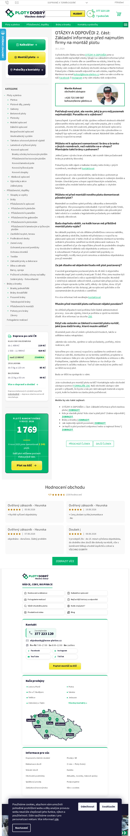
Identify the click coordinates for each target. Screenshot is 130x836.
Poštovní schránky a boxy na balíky (26, 274)
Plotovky (13, 118)
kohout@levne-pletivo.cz (85, 74)
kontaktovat (87, 168)
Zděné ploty (15, 186)
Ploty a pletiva (13, 95)
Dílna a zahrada (16, 265)
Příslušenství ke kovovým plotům (27, 158)
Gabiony (13, 109)
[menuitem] (11, 24)
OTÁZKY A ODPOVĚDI (94, 55)
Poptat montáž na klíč (64, 665)
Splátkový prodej (32, 781)
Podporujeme (72, 781)
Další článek (102, 443)
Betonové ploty (17, 113)
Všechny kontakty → (76, 703)
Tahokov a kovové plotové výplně (26, 140)
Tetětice (30, 697)
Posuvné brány (16, 297)
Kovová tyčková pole (21, 168)
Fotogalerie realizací (16, 320)
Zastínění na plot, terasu (21, 234)
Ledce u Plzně (33, 686)
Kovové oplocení (18, 149)
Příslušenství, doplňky (17, 190)
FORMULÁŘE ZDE (80, 386)
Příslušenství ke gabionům (23, 217)
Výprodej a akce (17, 181)
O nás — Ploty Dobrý (75, 764)
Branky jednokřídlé (18, 288)
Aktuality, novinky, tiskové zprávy (81, 776)
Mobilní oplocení (17, 122)
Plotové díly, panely (19, 104)
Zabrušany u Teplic (35, 703)
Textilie (12, 256)
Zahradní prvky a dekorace (22, 261)
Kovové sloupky (19, 172)
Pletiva (12, 100)
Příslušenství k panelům (22, 213)
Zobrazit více (64, 561)
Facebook (63, 78)
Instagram (76, 78)
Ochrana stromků (17, 252)
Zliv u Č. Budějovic (35, 692)
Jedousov (71, 697)
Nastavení (20, 828)
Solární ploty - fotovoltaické (23, 279)
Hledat (76, 13)
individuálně (12, 394)
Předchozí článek (78, 443)
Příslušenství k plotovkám (23, 222)
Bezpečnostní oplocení (20, 131)
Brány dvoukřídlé (17, 292)
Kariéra (69, 770)
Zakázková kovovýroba (35, 787)
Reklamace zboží (32, 764)
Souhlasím (107, 806)
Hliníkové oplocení (19, 177)
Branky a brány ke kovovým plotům (28, 154)
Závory (12, 315)
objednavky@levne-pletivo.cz (44, 640)
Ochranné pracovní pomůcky (23, 247)
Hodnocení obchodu (64, 487)
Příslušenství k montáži (20, 306)
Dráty (11, 199)
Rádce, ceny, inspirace (36, 584)
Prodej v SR (70, 758)
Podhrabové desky (18, 238)
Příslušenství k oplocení (21, 204)
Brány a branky (13, 284)
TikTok (59, 656)
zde (55, 819)
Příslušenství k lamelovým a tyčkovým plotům (29, 228)
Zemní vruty (15, 243)
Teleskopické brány (19, 302)
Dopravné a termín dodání (60, 2)
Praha (69, 686)
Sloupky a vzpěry (17, 195)
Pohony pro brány (18, 311)
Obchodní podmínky (33, 776)
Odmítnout (86, 806)
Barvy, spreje (16, 270)
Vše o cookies (72, 787)
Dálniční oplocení (17, 127)
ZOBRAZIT (73, 410)
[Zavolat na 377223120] (9, 2)
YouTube (33, 656)
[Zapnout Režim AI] (88, 13)
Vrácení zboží (30, 770)
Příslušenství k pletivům (22, 208)
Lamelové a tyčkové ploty (22, 145)
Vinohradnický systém (20, 136)
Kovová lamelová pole (22, 163)
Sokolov (70, 692)
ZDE (89, 316)
